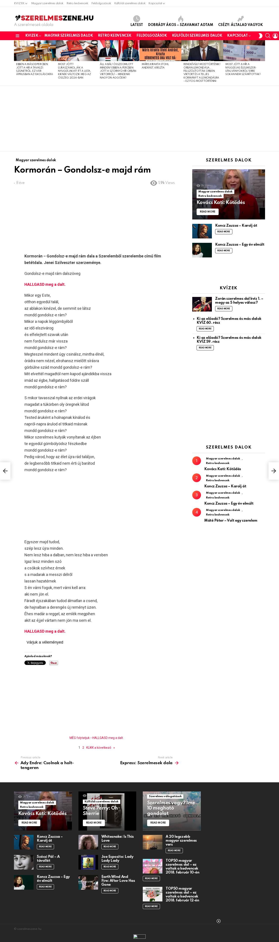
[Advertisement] (139, 118)
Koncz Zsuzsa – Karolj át (236, 226)
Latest (136, 25)
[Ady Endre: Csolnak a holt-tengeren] (5, 471)
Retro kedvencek (77, 3)
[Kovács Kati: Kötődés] (228, 194)
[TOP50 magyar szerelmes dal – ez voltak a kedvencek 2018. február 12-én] (152, 894)
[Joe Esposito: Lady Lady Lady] (88, 862)
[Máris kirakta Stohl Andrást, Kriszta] (160, 50)
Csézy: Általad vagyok (240, 25)
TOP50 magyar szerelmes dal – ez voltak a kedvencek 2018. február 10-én (182, 866)
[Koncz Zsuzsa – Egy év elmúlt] (202, 250)
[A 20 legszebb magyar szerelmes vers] (152, 842)
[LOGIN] (275, 35)
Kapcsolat (155, 3)
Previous (16, 63)
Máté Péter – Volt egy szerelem (230, 520)
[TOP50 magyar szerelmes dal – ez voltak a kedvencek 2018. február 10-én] (152, 866)
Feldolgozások (101, 3)
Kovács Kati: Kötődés (222, 469)
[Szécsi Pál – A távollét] (24, 862)
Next (263, 63)
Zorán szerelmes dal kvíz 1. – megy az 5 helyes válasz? (239, 301)
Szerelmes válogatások (165, 796)
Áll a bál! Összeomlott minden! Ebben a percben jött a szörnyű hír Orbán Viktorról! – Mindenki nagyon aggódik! (118, 71)
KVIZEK (19, 3)
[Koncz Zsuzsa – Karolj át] (202, 231)
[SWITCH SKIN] (260, 35)
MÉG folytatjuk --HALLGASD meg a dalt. (97, 738)
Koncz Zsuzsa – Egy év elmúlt (239, 245)
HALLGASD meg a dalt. (45, 284)
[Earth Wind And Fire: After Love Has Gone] (88, 882)
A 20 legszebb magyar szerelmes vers (181, 840)
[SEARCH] (267, 35)
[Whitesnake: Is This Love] (88, 842)
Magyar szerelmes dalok (47, 3)
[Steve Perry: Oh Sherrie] (107, 811)
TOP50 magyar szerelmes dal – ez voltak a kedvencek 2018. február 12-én (182, 894)
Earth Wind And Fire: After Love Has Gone (118, 881)
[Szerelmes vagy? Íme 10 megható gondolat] (172, 811)
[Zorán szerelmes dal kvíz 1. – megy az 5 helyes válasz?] (202, 304)
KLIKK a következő (98, 747)
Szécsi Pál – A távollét (48, 859)
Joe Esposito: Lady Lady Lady (117, 859)
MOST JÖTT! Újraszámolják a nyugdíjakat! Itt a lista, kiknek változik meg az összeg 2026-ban (74, 71)
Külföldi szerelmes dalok (129, 3)
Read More (223, 232)
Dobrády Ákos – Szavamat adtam (180, 25)
